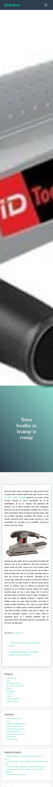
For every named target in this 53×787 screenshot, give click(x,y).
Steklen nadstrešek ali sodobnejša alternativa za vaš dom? (23, 757)
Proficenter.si (11, 736)
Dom (8, 680)
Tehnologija (10, 691)
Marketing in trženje (13, 683)
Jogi (7, 721)
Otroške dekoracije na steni (16, 734)
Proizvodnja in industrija (14, 686)
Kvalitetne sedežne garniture (16, 723)
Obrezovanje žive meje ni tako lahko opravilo (24, 644)
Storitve (9, 688)
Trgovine (18, 633)
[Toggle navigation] (45, 4)
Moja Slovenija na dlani (14, 726)
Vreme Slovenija (12, 739)
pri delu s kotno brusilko (14, 498)
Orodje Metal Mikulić (13, 731)
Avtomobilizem (11, 678)
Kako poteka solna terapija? (16, 774)
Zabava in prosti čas (13, 699)
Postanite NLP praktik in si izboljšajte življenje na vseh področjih (24, 653)
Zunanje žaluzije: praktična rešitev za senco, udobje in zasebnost (24, 770)
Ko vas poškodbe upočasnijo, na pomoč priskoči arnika (25, 766)
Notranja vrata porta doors (15, 729)
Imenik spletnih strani (13, 718)
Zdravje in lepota (12, 701)
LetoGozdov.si (12, 5)
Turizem (9, 696)
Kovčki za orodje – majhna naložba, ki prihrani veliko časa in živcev (26, 762)
